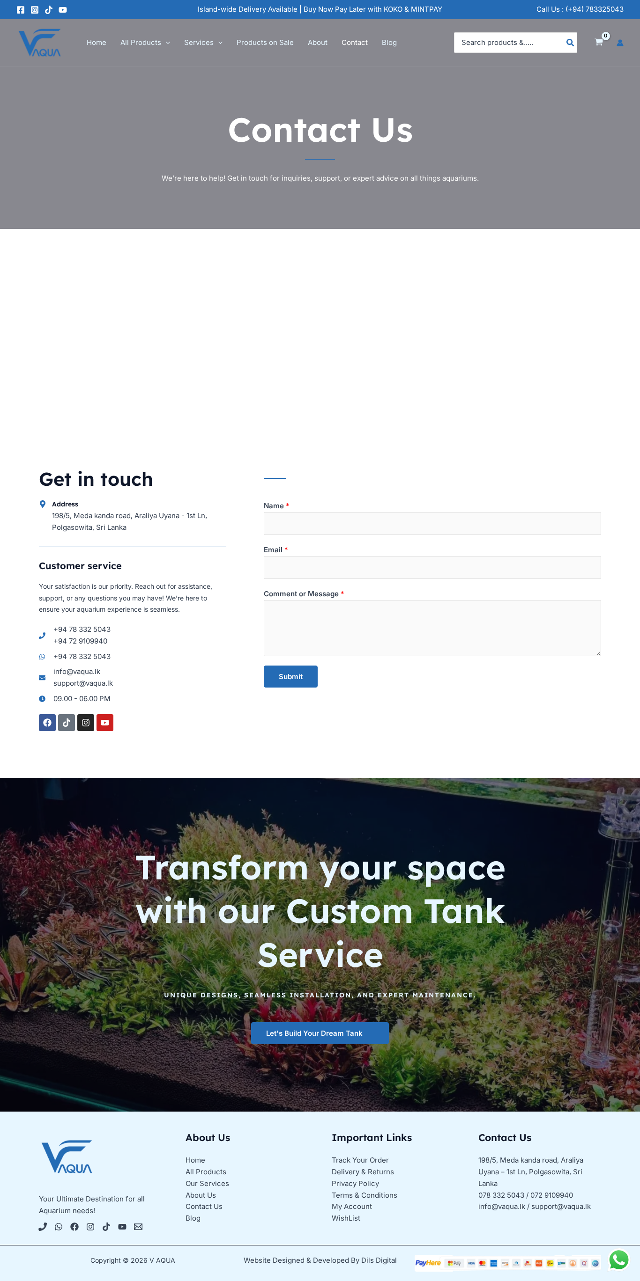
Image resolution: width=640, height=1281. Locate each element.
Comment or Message (304, 593)
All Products (206, 1171)
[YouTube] (63, 10)
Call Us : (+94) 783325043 (580, 9)
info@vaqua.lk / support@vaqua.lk (534, 1206)
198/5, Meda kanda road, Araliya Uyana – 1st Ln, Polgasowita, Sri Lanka (530, 1172)
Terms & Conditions (364, 1195)
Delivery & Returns (363, 1171)
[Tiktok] (106, 1226)
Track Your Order (360, 1160)
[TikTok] (49, 10)
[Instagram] (34, 10)
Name (277, 505)
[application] (165, 42)
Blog (193, 1218)
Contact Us (204, 1206)
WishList (346, 1218)
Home (195, 1160)
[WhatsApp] (58, 1226)
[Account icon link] (620, 42)
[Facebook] (20, 10)
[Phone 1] (42, 1226)
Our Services (207, 1183)
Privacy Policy (355, 1183)
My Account (352, 1206)
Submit (291, 676)
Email (276, 549)
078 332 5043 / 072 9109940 (525, 1195)
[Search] (571, 43)
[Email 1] (138, 1226)
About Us (201, 1195)
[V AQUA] (39, 41)
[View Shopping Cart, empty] (598, 42)
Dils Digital (379, 1260)
